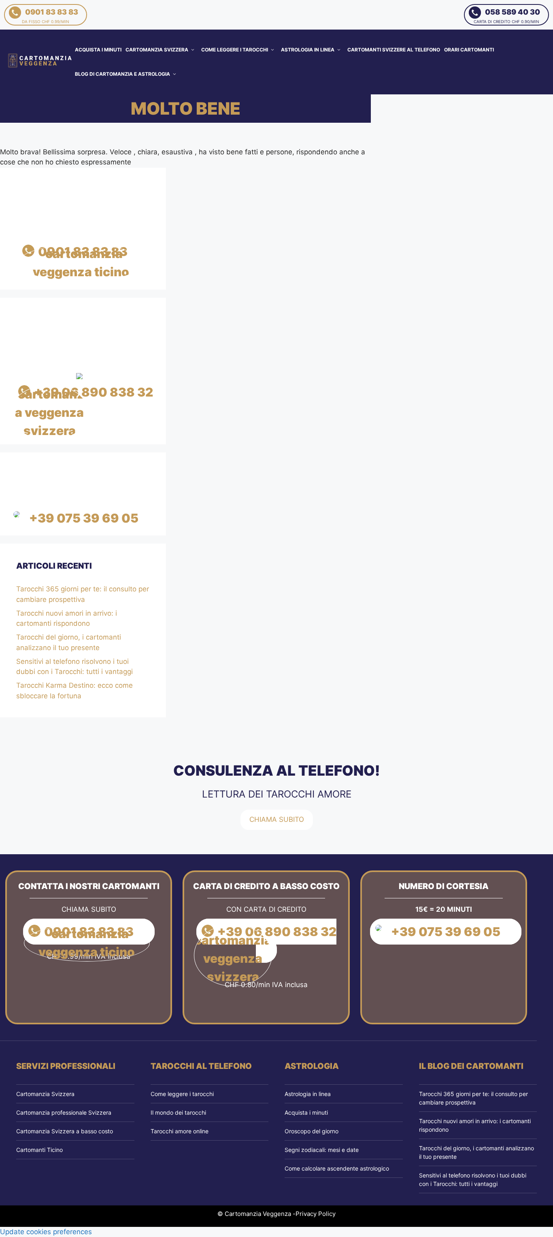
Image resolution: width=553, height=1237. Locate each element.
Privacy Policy (316, 1214)
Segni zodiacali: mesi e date (322, 1149)
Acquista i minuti (306, 1112)
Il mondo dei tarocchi (178, 1112)
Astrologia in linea (307, 50)
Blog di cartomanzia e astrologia (122, 74)
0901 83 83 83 (50, 16)
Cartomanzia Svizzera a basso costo (64, 1131)
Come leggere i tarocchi (234, 50)
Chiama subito (276, 819)
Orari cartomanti (469, 50)
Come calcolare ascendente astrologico (337, 1168)
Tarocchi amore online (179, 1131)
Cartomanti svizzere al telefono (393, 50)
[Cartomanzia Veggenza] (40, 62)
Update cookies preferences (46, 1232)
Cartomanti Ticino (39, 1149)
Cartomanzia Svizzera (156, 50)
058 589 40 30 (507, 16)
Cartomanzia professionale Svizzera (63, 1112)
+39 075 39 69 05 (83, 518)
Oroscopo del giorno (311, 1131)
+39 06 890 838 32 (93, 392)
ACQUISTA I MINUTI (98, 50)
